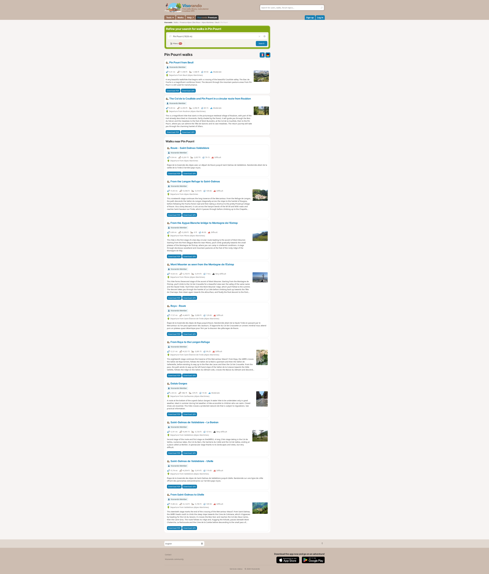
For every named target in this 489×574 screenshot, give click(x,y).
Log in (320, 17)
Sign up (310, 17)
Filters (177, 43)
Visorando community (174, 559)
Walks (181, 17)
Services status (236, 569)
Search (261, 43)
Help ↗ (190, 17)
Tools (169, 17)
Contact (168, 554)
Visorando (168, 22)
